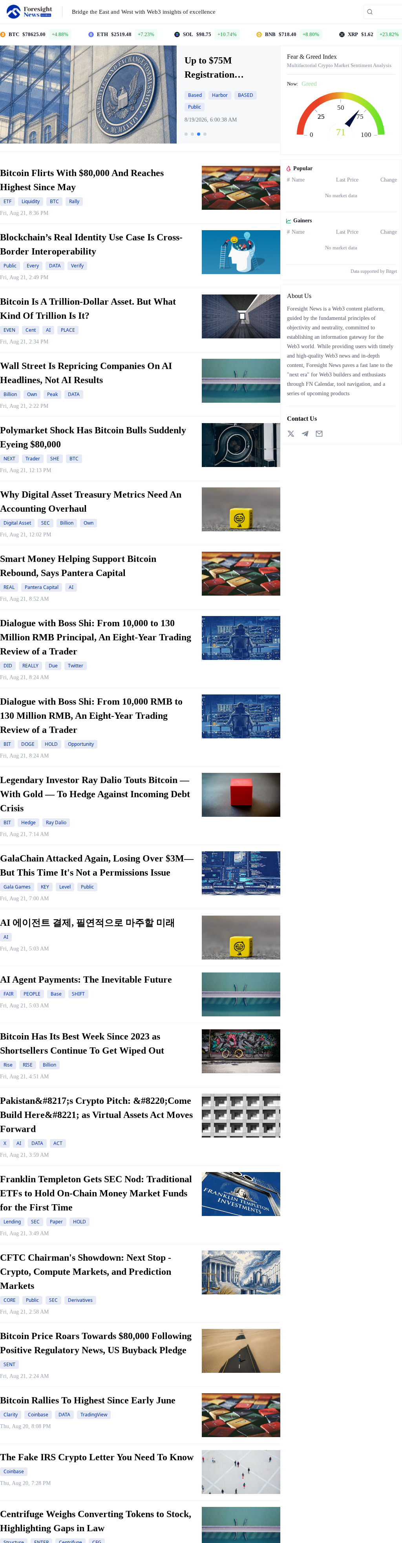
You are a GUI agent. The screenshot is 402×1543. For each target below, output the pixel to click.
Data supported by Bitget (374, 271)
